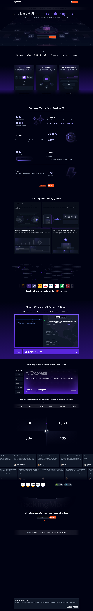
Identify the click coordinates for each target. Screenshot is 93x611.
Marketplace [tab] (43, 402)
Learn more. (23, 603)
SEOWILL (64, 532)
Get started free (43, 185)
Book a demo (50, 185)
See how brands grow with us (24, 93)
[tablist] (46, 311)
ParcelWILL (48, 532)
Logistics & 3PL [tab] (50, 402)
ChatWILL (59, 532)
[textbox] (35, 322)
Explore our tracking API (46, 93)
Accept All (75, 606)
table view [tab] (58, 317)
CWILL (35, 532)
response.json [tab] (63, 317)
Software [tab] (57, 402)
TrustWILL (54, 532)
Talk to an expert (69, 93)
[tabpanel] (46, 331)
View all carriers (46, 294)
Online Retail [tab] (36, 402)
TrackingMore (42, 532)
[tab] (29, 311)
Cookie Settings (69, 606)
